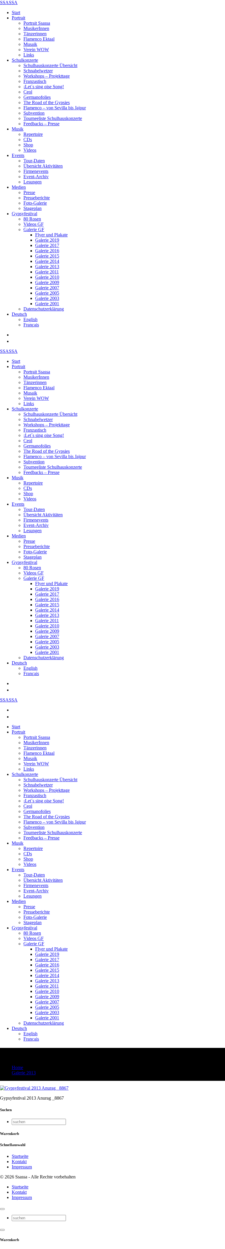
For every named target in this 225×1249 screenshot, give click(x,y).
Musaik (30, 44)
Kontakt (19, 1161)
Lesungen (32, 181)
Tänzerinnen (35, 33)
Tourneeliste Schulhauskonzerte (52, 118)
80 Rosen (32, 218)
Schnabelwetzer (38, 70)
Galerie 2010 (47, 277)
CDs (27, 139)
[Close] (2, 1209)
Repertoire (33, 134)
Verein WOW (36, 49)
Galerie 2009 (47, 282)
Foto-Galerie (35, 203)
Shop (28, 144)
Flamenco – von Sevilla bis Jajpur (54, 107)
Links (28, 54)
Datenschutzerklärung (43, 308)
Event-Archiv (36, 176)
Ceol (27, 91)
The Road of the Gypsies (46, 102)
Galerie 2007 (47, 287)
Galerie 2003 (47, 298)
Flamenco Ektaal (38, 38)
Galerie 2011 (47, 271)
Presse (29, 192)
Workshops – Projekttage (46, 76)
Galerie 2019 (47, 240)
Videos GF (33, 224)
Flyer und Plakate (51, 234)
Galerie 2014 (47, 261)
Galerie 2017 (47, 245)
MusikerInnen (36, 28)
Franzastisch (34, 81)
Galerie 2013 (47, 266)
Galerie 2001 (47, 303)
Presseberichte (36, 197)
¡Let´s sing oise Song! (43, 86)
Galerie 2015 (47, 255)
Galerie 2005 (47, 292)
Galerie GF (33, 229)
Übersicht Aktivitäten (43, 165)
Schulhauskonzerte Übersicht (50, 65)
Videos (29, 150)
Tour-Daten (34, 160)
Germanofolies (37, 97)
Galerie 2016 (47, 250)
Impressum (22, 1166)
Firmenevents (35, 171)
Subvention (34, 113)
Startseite (20, 1156)
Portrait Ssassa (36, 23)
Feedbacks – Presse (41, 123)
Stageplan (32, 208)
